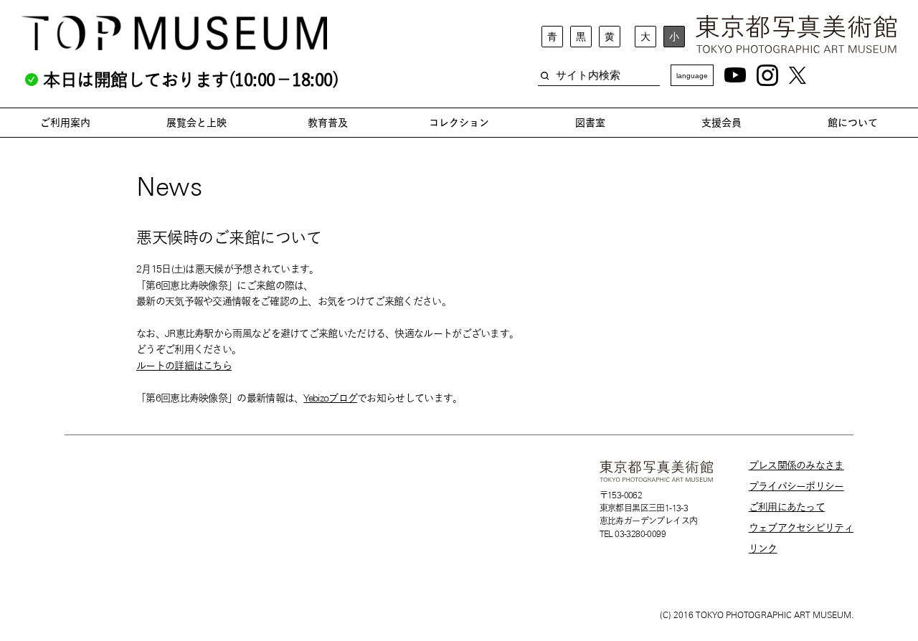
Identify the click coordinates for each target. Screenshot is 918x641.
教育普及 (328, 122)
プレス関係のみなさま (796, 465)
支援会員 (721, 122)
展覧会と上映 (196, 122)
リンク (763, 548)
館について (853, 122)
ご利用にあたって (787, 507)
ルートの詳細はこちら (184, 365)
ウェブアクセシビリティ (801, 527)
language (692, 76)
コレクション (459, 122)
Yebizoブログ (330, 398)
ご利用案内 (65, 122)
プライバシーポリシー (796, 486)
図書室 (590, 122)
